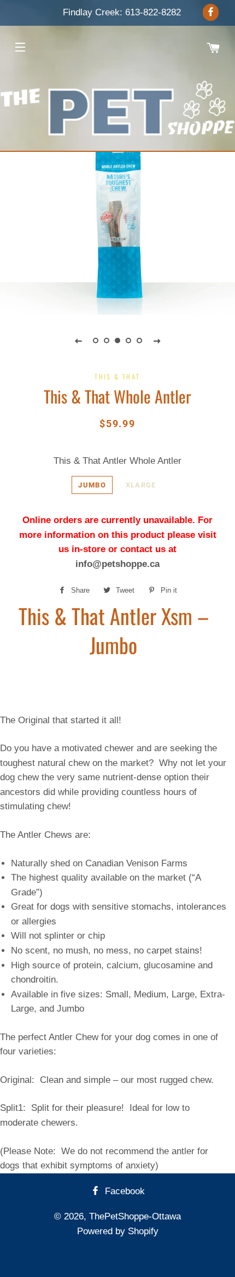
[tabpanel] (117, 224)
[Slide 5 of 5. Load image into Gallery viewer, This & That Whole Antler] (139, 340)
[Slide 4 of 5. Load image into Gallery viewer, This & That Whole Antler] (128, 340)
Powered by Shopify (117, 1231)
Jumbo (92, 485)
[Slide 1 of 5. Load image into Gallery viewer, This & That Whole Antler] (95, 340)
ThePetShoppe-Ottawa (135, 1216)
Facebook (123, 1191)
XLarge (141, 485)
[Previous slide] (78, 340)
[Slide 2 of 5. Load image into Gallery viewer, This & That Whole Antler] (106, 340)
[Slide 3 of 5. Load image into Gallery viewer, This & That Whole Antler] (117, 340)
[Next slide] (157, 340)
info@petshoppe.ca (117, 564)
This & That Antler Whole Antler (117, 461)
